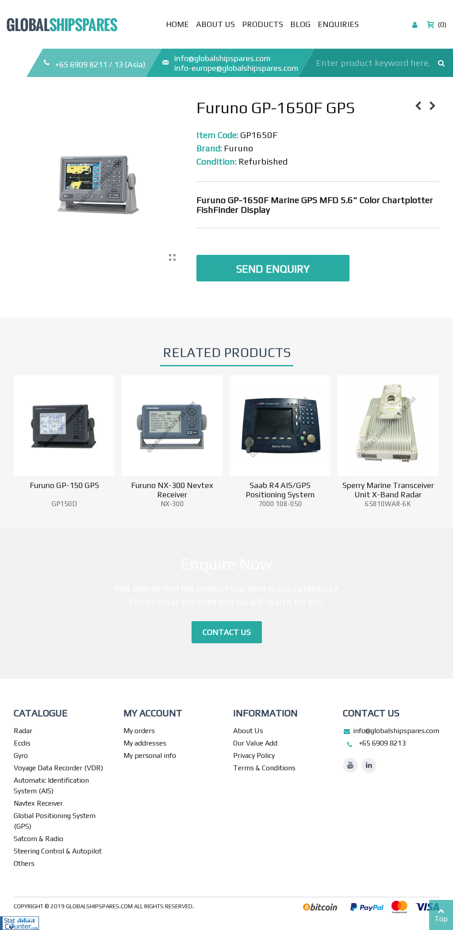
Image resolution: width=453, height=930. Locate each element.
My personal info (149, 755)
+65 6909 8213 (382, 743)
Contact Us (227, 632)
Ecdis (22, 743)
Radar (23, 730)
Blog (300, 24)
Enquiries (338, 24)
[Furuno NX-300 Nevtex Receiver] (172, 425)
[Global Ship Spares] (62, 22)
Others (24, 863)
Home (177, 24)
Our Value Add (255, 743)
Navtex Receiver (38, 803)
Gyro (21, 755)
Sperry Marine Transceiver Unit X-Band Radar (388, 489)
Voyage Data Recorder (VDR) (58, 768)
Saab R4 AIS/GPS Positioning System (280, 489)
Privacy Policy (254, 755)
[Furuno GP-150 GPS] (418, 105)
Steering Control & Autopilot (58, 851)
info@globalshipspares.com (222, 58)
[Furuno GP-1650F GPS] (172, 257)
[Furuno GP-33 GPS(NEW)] (432, 105)
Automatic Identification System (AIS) (51, 785)
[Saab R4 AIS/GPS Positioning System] (280, 425)
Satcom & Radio (38, 838)
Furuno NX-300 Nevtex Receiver (172, 489)
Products (262, 24)
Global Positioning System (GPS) (55, 820)
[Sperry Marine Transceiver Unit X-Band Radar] (388, 425)
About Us (215, 24)
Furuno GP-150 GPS (64, 485)
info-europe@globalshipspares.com (236, 68)
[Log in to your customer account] (415, 24)
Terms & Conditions (264, 768)
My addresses (144, 743)
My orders (139, 730)
